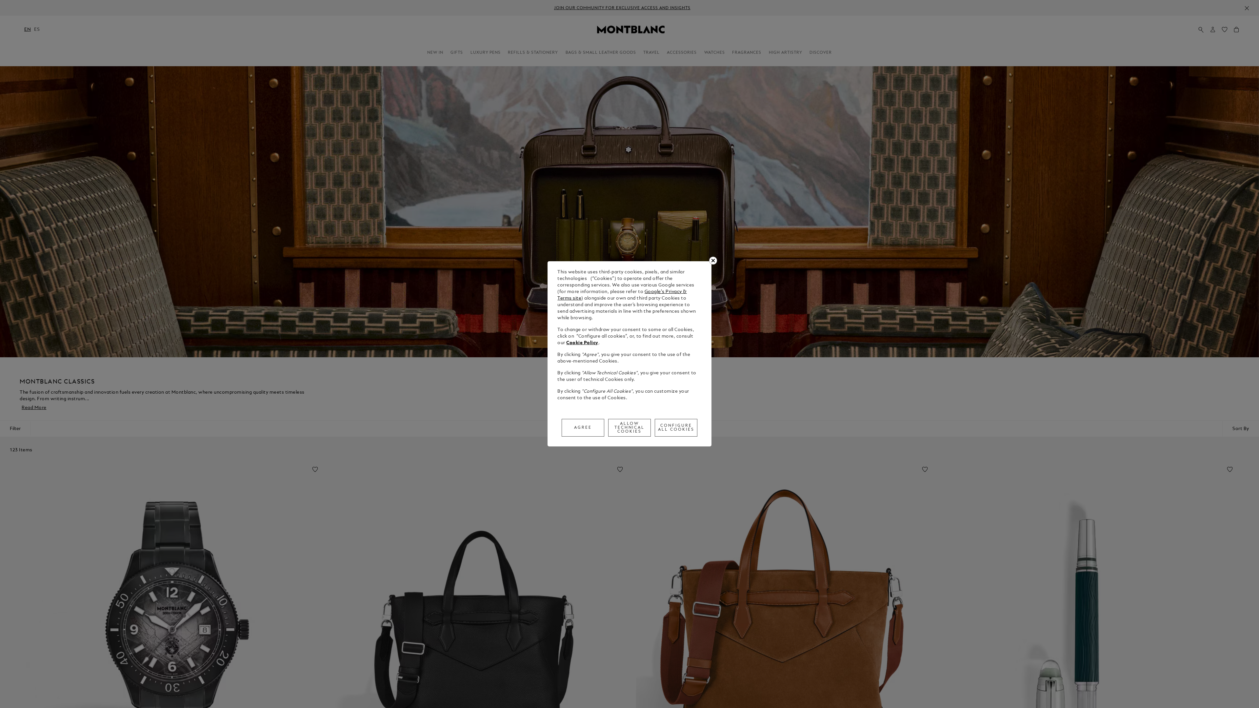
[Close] (713, 261)
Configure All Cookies (676, 428)
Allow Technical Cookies (629, 428)
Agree (583, 428)
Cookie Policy (582, 343)
